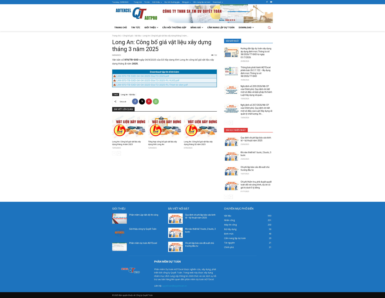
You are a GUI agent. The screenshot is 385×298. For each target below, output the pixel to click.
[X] (142, 101)
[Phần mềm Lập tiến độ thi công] (119, 218)
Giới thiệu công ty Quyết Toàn (142, 229)
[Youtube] (271, 2)
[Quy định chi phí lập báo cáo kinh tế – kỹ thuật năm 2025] (231, 141)
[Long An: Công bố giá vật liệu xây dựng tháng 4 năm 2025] (128, 126)
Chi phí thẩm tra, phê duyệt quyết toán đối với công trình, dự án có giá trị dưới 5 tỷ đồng (256, 185)
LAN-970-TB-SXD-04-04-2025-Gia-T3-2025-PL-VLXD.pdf (148, 80)
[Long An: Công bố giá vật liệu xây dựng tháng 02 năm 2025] (200, 126)
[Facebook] (267, 2)
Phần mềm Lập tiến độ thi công (143, 215)
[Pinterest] (149, 101)
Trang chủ (116, 35)
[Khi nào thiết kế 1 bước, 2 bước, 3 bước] (231, 156)
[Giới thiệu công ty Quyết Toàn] (119, 233)
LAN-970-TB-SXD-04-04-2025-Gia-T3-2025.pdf (143, 76)
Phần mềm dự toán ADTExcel (143, 243)
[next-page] (119, 153)
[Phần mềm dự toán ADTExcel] (119, 247)
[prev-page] (114, 153)
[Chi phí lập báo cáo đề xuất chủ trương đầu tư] (231, 171)
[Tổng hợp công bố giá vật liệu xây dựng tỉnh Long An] (164, 126)
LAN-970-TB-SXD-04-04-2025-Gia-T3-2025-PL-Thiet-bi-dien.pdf (152, 84)
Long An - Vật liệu (128, 94)
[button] (269, 27)
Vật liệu (138, 35)
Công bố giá (128, 35)
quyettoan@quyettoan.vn (174, 285)
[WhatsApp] (156, 101)
